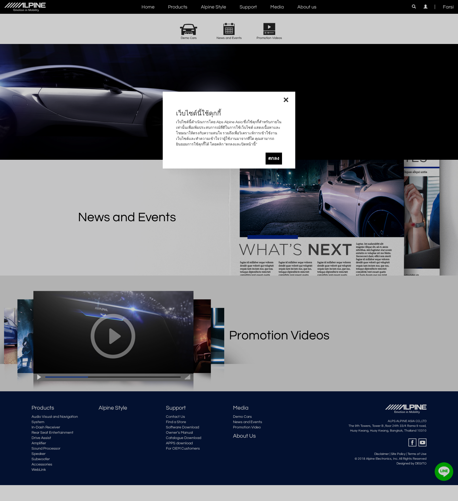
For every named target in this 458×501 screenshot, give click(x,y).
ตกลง (273, 158)
